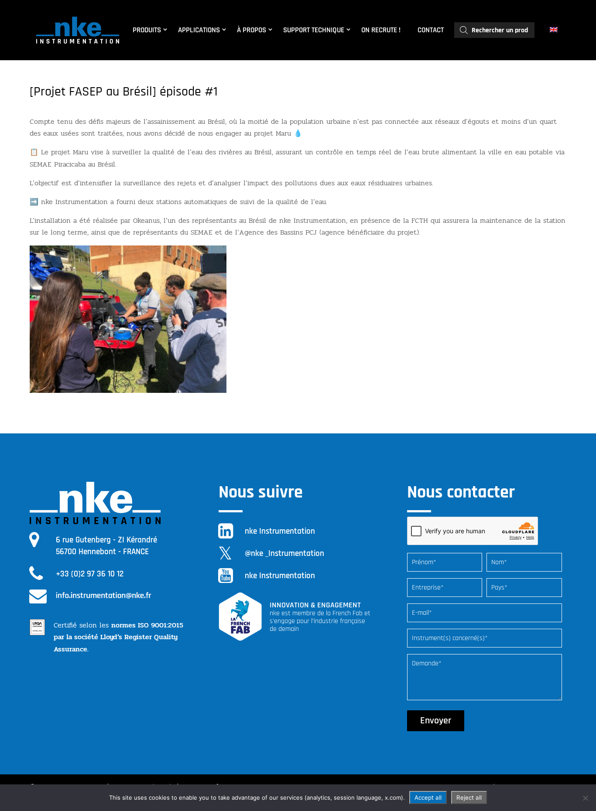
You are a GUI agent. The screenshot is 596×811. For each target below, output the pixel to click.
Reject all (469, 797)
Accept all (428, 797)
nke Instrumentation (280, 531)
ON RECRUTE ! (381, 30)
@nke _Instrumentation (284, 553)
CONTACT (431, 30)
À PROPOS (251, 30)
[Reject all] (585, 798)
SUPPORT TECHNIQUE (313, 30)
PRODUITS (147, 30)
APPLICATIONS (199, 30)
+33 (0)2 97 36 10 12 (89, 574)
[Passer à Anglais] (554, 30)
